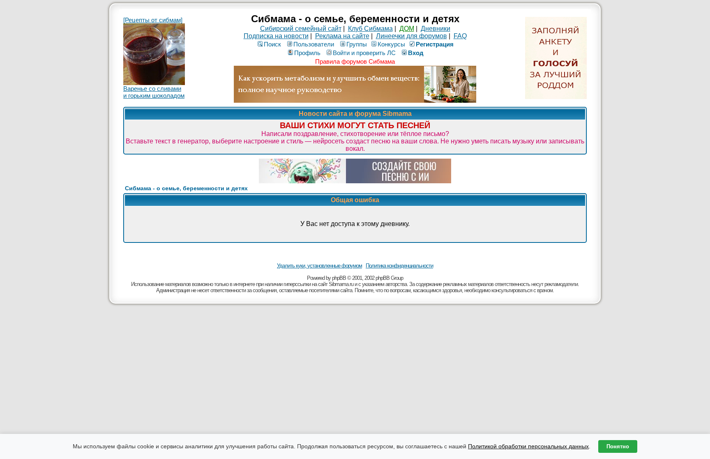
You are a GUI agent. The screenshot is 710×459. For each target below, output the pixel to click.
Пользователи (313, 44)
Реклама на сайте (342, 35)
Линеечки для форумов (411, 35)
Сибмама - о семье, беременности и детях (186, 188)
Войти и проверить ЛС (364, 52)
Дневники (435, 28)
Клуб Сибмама (370, 28)
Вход (416, 52)
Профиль (307, 52)
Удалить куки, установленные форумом (319, 266)
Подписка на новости (276, 35)
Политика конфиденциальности (399, 266)
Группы (356, 44)
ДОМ (406, 28)
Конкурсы (391, 44)
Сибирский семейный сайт (300, 28)
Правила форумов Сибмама (355, 61)
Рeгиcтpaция (435, 44)
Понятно (617, 446)
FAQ (460, 35)
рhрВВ (339, 278)
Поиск (272, 44)
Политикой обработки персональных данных (528, 446)
